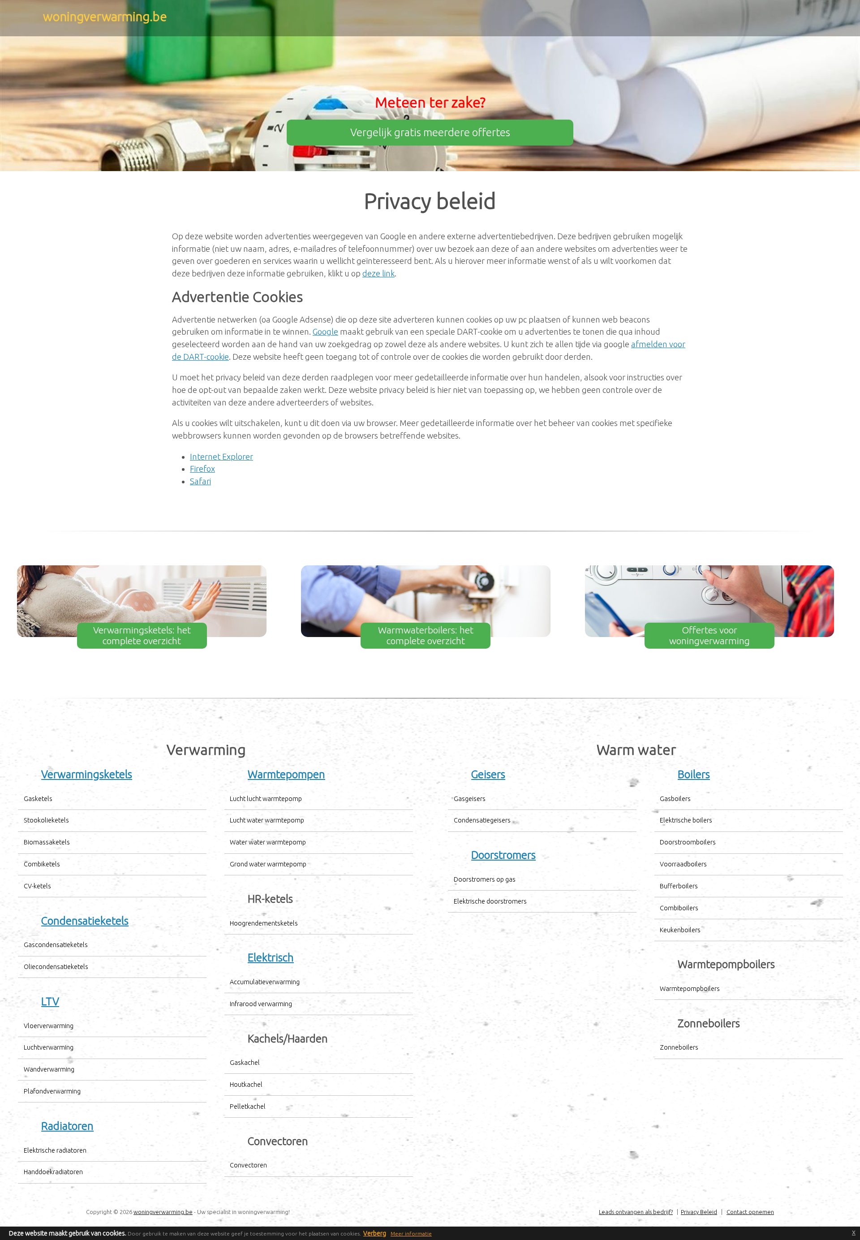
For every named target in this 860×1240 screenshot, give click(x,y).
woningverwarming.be (163, 1212)
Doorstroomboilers (688, 842)
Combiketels (42, 864)
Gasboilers (675, 798)
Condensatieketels (85, 921)
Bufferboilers (679, 886)
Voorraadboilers (683, 864)
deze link (378, 273)
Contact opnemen (750, 1212)
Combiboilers (679, 908)
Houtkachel (246, 1084)
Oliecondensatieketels (56, 966)
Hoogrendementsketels (264, 923)
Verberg (374, 1233)
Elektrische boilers (686, 820)
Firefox (202, 468)
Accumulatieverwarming (265, 982)
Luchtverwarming (48, 1047)
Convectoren (248, 1165)
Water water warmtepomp (268, 842)
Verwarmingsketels (86, 774)
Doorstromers (503, 855)
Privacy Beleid (699, 1212)
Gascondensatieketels (56, 944)
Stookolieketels (46, 820)
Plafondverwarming (52, 1091)
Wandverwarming (49, 1069)
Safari (200, 481)
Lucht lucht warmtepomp (266, 798)
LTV (50, 1001)
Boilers (694, 774)
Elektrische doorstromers (490, 901)
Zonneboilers (679, 1047)
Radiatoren (67, 1126)
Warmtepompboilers (690, 988)
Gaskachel (245, 1062)
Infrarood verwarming (261, 1004)
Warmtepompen (286, 774)
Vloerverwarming (48, 1025)
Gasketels (38, 798)
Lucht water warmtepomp (267, 820)
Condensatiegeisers (482, 820)
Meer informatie (411, 1233)
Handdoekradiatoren (53, 1171)
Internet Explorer (221, 456)
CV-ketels (37, 886)
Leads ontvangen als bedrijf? (636, 1212)
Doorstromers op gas (485, 879)
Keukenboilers (680, 930)
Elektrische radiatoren (55, 1150)
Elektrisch (271, 958)
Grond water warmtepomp (268, 864)
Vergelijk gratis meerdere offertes (430, 132)
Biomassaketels (47, 842)
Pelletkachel (248, 1106)
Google (325, 331)
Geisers (488, 774)
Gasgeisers (470, 798)
